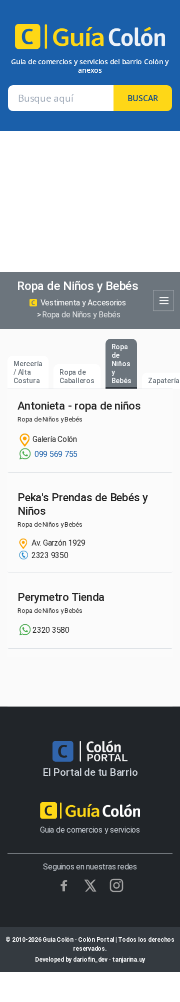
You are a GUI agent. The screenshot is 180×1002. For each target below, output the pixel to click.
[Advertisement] (90, 201)
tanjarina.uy (128, 959)
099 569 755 (55, 454)
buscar (143, 98)
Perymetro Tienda (61, 596)
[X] (90, 885)
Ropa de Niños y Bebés (122, 363)
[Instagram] (116, 885)
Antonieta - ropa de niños (79, 405)
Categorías (163, 300)
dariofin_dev (90, 959)
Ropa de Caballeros (77, 376)
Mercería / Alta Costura (28, 372)
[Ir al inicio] (90, 40)
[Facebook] (64, 885)
